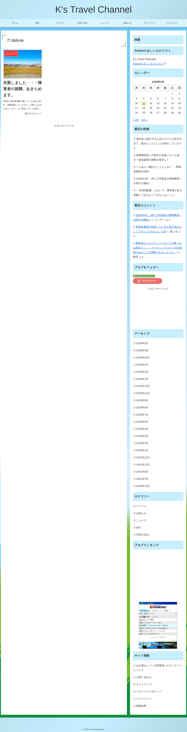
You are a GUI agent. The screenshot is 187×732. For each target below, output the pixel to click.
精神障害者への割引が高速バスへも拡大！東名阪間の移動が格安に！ (156, 157)
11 (143, 103)
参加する (173, 640)
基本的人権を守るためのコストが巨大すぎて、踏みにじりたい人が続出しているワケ (157, 143)
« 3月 (136, 119)
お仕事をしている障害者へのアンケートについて (157, 667)
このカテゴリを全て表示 (158, 637)
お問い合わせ (144, 677)
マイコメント (144, 698)
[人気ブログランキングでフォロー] (144, 275)
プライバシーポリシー (149, 691)
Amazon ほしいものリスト (148, 63)
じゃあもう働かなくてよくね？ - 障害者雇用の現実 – (157, 169)
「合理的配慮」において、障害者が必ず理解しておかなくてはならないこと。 (157, 192)
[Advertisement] (64, 146)
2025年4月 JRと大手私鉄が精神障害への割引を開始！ (157, 181)
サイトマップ (144, 684)
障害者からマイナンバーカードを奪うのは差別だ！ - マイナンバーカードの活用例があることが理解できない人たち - (157, 248)
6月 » (144, 119)
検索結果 (141, 705)
